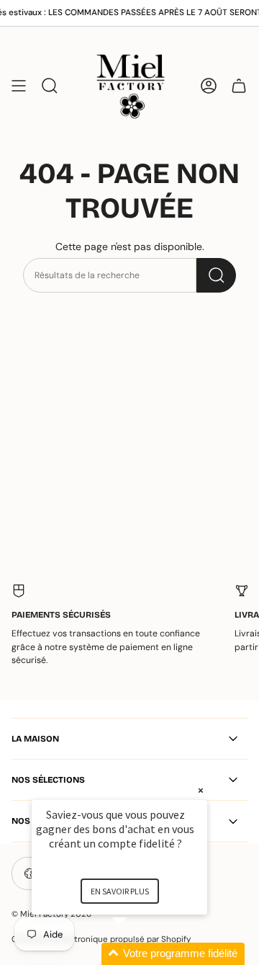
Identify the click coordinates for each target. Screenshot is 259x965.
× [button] (201, 790)
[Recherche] (216, 275)
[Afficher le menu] (18, 85)
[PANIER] (239, 85)
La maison (35, 739)
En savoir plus (120, 891)
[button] (137, 954)
